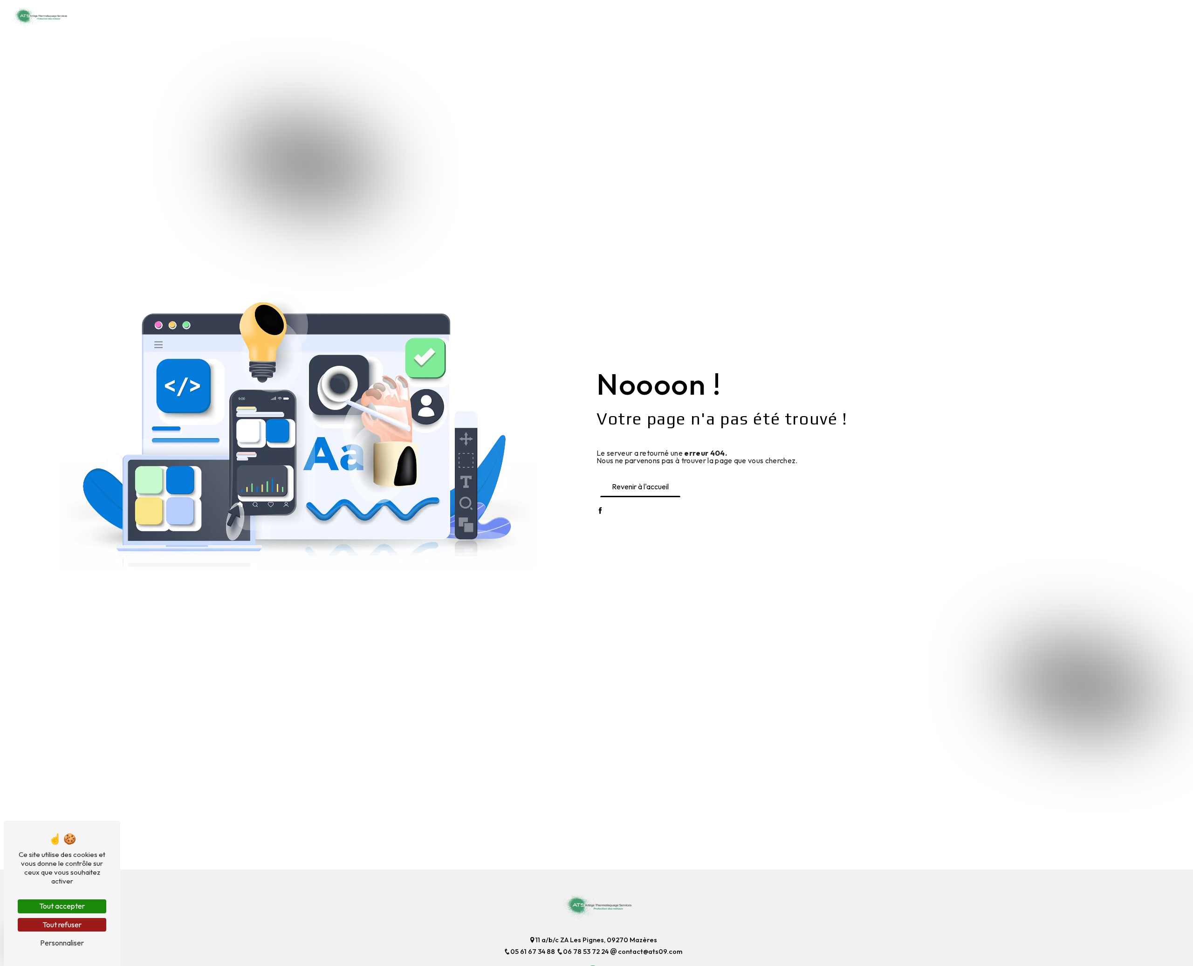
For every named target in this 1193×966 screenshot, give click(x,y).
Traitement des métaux (774, 16)
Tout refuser (62, 924)
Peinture (1039, 16)
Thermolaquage (985, 16)
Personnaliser (62, 942)
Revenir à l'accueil (640, 486)
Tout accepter (62, 906)
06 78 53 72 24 (586, 951)
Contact (1149, 16)
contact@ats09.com (649, 951)
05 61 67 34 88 (533, 951)
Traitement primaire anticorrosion (885, 16)
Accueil (711, 16)
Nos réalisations (1093, 16)
